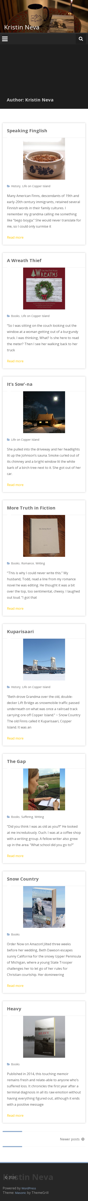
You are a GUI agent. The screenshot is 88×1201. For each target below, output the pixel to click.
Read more (15, 237)
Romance (27, 563)
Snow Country (23, 879)
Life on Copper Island (36, 186)
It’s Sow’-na (20, 384)
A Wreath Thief (24, 260)
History (15, 186)
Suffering (27, 817)
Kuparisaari (20, 631)
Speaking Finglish (27, 130)
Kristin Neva (21, 27)
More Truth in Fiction (31, 508)
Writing (40, 563)
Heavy (14, 1008)
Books (15, 316)
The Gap (16, 761)
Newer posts (70, 1139)
